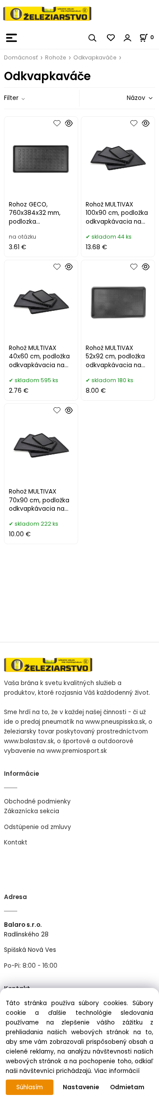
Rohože (55, 57)
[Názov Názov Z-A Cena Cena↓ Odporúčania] (127, 98)
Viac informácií (117, 1071)
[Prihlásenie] (127, 38)
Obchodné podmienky (37, 801)
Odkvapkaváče (95, 57)
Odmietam (127, 1087)
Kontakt (15, 842)
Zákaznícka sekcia (31, 811)
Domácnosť (21, 57)
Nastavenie (81, 1087)
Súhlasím (29, 1087)
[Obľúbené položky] (111, 38)
